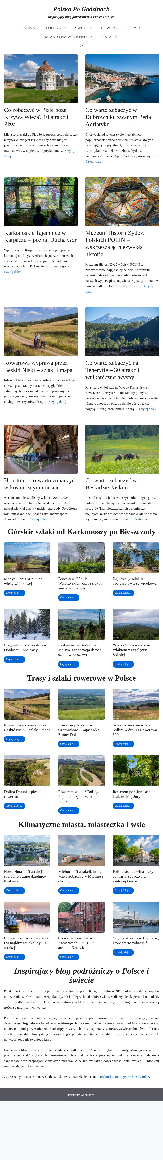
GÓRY (131, 28)
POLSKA (53, 28)
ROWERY (109, 28)
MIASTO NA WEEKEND (66, 37)
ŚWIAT (81, 28)
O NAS (106, 37)
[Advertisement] (81, 1130)
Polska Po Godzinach (81, 9)
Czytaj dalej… (14, 592)
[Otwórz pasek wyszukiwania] (81, 45)
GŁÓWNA (29, 28)
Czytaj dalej (93, 161)
